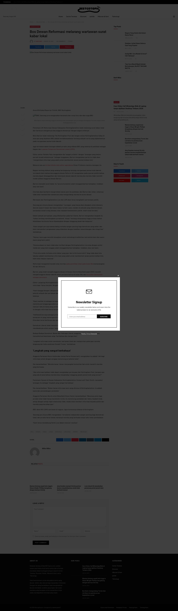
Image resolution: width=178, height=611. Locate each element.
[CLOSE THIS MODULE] (118, 275)
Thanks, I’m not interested (89, 334)
